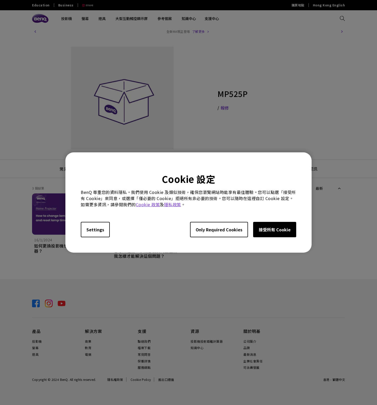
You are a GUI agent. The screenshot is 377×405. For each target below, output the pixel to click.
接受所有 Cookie (275, 229)
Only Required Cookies (219, 229)
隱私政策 (172, 204)
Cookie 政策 (148, 204)
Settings (95, 229)
